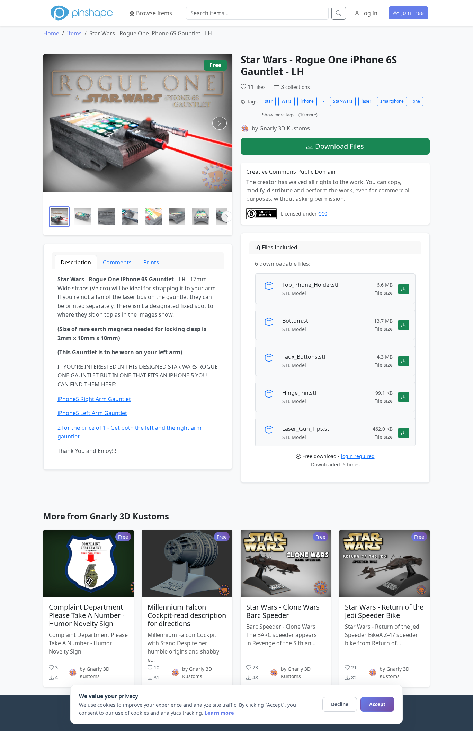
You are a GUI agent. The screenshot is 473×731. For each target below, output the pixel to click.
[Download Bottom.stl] (403, 324)
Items (74, 33)
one (416, 101)
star (269, 101)
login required (358, 456)
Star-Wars (342, 101)
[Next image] (219, 123)
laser (366, 101)
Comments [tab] (117, 262)
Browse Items (153, 13)
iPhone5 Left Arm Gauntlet (92, 413)
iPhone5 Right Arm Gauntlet (94, 399)
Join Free (412, 13)
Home (51, 33)
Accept (377, 704)
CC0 (322, 213)
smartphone (392, 101)
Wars (287, 101)
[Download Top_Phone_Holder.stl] (403, 288)
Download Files (338, 146)
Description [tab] (76, 262)
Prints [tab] (151, 262)
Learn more (219, 713)
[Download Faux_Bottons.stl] (403, 360)
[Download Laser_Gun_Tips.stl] (403, 432)
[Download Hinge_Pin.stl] (403, 396)
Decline (339, 704)
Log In (368, 13)
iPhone (307, 101)
